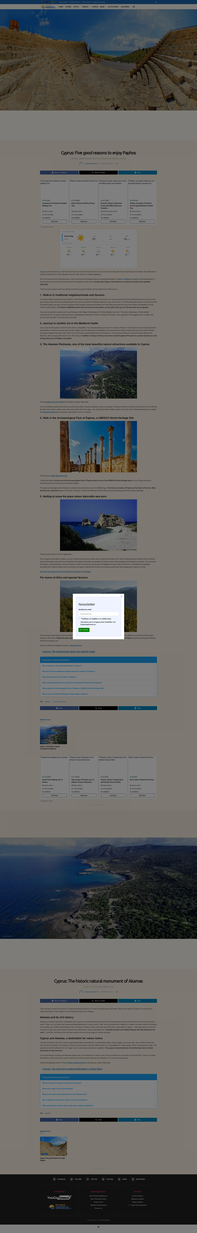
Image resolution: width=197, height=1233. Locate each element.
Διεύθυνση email (84, 609)
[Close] (121, 596)
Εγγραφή (84, 630)
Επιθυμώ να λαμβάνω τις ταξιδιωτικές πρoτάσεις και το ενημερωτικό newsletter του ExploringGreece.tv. (98, 621)
